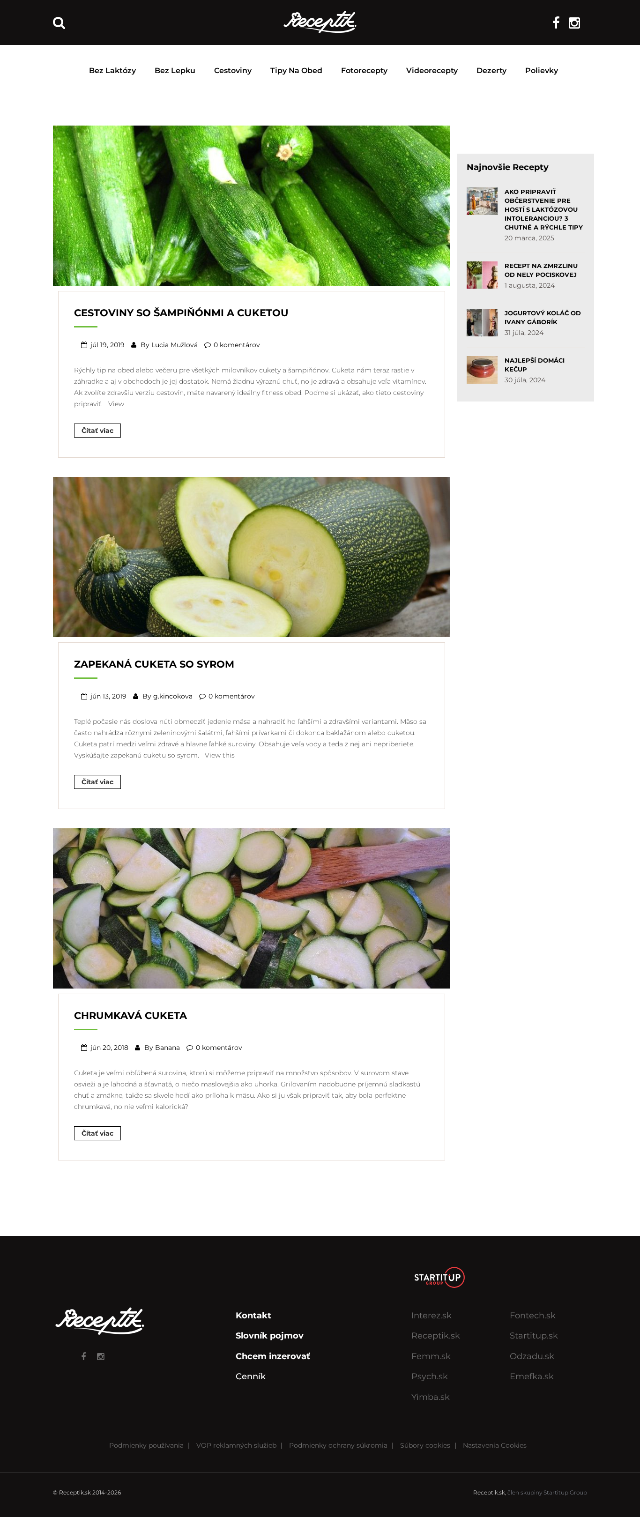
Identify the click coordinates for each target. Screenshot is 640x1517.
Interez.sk (431, 1315)
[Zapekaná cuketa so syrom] (251, 555)
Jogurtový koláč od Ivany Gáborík (543, 317)
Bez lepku (175, 70)
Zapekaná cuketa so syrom (154, 664)
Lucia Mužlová (174, 345)
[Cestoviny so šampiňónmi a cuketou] (251, 204)
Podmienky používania (146, 1445)
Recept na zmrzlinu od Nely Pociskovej (541, 270)
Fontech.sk (533, 1315)
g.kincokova (173, 696)
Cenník (251, 1376)
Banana (167, 1047)
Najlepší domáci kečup (535, 365)
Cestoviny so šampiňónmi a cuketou (181, 312)
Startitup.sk (534, 1336)
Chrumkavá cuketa (130, 1015)
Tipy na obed (296, 70)
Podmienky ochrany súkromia (338, 1445)
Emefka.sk (532, 1376)
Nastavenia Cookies (495, 1445)
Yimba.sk (430, 1397)
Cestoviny (233, 70)
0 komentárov (237, 345)
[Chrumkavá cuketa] (251, 907)
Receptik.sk (435, 1336)
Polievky (541, 70)
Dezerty (491, 70)
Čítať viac (97, 430)
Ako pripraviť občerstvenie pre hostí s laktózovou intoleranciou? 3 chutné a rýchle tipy (544, 209)
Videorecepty (432, 70)
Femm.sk (431, 1356)
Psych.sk (429, 1376)
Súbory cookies (425, 1445)
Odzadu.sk (532, 1356)
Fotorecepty (364, 70)
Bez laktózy (112, 70)
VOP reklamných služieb (236, 1445)
